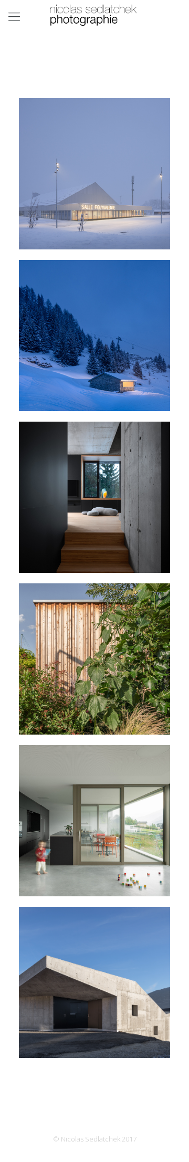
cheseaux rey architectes (94, 228)
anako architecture (94, 713)
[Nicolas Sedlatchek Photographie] (94, 16)
